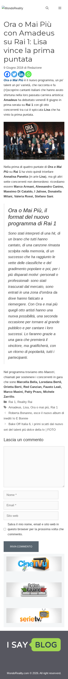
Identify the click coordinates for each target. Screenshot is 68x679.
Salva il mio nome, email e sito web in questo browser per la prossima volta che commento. (36, 529)
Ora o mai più (39, 407)
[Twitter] (14, 74)
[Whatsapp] (28, 74)
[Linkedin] (21, 74)
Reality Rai (24, 402)
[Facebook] (7, 74)
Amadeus (15, 407)
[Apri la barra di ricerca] (47, 8)
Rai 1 (12, 402)
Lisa (26, 407)
